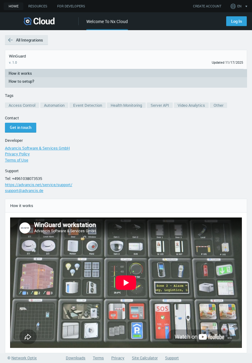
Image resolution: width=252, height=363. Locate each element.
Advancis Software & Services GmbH (37, 148)
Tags (9, 95)
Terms (98, 358)
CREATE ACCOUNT (207, 6)
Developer (14, 140)
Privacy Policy (17, 154)
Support (12, 170)
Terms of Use (16, 160)
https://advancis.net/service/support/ (38, 184)
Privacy (117, 358)
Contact (12, 117)
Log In (236, 21)
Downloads (75, 358)
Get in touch (20, 127)
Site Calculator (145, 358)
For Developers (71, 6)
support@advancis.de (24, 190)
